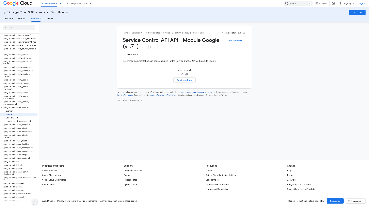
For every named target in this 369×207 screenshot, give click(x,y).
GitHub (209, 170)
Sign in (362, 3)
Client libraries (59, 12)
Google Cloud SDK (21, 12)
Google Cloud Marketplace (54, 180)
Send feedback (234, 40)
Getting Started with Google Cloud (221, 175)
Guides (22, 18)
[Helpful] (239, 33)
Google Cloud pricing (51, 175)
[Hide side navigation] (35, 202)
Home (125, 33)
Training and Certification (217, 189)
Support (127, 175)
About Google (48, 201)
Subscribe (335, 201)
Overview (8, 18)
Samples (50, 18)
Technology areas (49, 3)
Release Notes (130, 180)
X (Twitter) (292, 180)
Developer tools (155, 33)
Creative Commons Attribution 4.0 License (195, 92)
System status (130, 184)
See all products (49, 170)
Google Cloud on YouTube (299, 184)
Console (323, 3)
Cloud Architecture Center (217, 184)
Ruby (41, 12)
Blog (289, 170)
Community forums (133, 170)
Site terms (71, 201)
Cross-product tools (77, 3)
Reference (36, 18)
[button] (19, 107)
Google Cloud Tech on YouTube (301, 189)
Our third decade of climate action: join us (118, 201)
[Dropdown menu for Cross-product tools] (91, 3)
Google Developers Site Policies (163, 95)
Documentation (138, 33)
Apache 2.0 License (125, 95)
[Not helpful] (244, 33)
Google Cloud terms (88, 201)
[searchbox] (19, 27)
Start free (357, 12)
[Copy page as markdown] (151, 46)
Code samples (212, 180)
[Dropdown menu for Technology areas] (61, 3)
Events (290, 175)
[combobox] (298, 3)
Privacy (60, 201)
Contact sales (48, 184)
